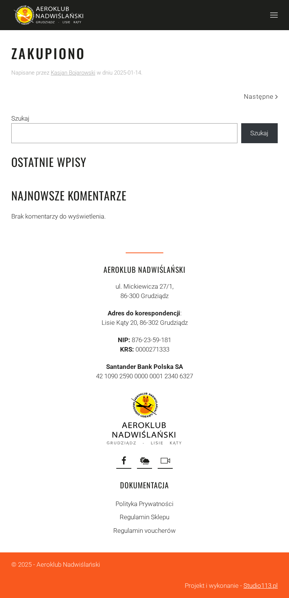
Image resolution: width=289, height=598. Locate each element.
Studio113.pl (260, 585)
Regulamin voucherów (144, 530)
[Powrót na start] (49, 15)
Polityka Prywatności (144, 504)
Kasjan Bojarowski (73, 72)
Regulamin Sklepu (144, 517)
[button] (274, 15)
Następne (259, 96)
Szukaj (20, 118)
